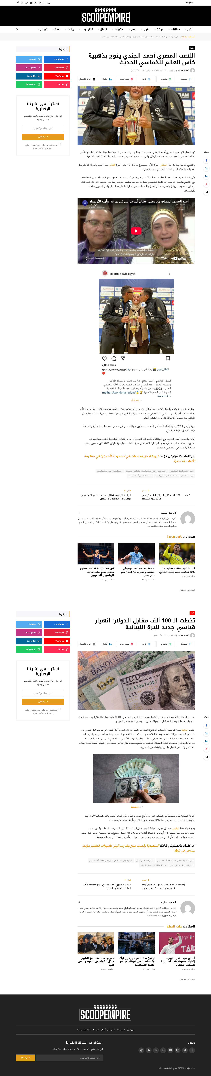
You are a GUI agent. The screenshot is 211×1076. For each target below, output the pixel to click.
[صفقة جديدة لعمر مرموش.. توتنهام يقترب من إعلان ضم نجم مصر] (136, 554)
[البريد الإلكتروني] (206, 192)
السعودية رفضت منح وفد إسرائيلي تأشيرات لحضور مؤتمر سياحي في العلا (138, 848)
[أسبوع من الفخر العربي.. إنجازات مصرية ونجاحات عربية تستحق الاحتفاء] (177, 943)
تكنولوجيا (87, 29)
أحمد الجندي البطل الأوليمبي (182, 471)
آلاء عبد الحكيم (183, 70)
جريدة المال (134, 807)
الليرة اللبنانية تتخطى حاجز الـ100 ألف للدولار (175, 860)
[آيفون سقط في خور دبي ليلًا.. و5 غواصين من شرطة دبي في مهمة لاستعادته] (136, 943)
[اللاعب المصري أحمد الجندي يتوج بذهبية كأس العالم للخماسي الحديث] (136, 115)
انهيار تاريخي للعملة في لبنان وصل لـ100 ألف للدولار (110, 860)
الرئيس (175, 828)
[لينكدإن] (206, 176)
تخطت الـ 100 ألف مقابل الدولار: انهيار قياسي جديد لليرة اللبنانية (166, 497)
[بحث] (17, 29)
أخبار (190, 29)
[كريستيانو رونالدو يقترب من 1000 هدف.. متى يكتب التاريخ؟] (177, 554)
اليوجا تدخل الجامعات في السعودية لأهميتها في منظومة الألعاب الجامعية (139, 458)
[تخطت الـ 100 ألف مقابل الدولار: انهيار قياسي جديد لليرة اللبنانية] (136, 680)
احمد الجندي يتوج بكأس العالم (109, 471)
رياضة (71, 29)
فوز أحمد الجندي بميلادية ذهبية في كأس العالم (174, 476)
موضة (160, 29)
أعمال (103, 29)
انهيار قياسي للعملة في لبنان (182, 865)
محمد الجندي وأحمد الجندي (140, 476)
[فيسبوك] (206, 160)
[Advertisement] (43, 182)
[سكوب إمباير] (105, 16)
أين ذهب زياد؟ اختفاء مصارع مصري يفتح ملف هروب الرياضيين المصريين (97, 572)
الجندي (163, 165)
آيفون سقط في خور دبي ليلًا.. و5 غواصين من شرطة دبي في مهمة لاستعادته (136, 961)
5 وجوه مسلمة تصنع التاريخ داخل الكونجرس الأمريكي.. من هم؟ (96, 961)
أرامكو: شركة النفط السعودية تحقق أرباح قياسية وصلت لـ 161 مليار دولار (163, 886)
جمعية (184, 729)
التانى (112, 165)
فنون (146, 29)
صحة (57, 29)
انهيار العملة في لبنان (144, 860)
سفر (133, 29)
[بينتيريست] (206, 184)
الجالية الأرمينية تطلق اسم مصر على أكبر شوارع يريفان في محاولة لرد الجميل (106, 497)
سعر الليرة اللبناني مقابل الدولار (153, 865)
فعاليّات (175, 29)
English (189, 3)
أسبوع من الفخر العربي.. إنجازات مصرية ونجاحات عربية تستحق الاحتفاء (178, 961)
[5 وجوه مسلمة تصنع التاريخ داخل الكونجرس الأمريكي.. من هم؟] (96, 943)
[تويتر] (206, 168)
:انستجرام (135, 400)
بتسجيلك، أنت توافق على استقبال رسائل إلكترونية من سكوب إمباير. (41, 146)
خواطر (43, 29)
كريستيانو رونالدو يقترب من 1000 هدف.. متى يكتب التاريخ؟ (177, 570)
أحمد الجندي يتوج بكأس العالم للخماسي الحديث (146, 471)
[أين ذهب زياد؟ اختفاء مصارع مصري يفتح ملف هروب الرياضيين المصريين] (96, 554)
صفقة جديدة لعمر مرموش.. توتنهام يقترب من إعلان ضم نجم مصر (137, 572)
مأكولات (119, 29)
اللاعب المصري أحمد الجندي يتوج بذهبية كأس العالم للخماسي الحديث (107, 886)
